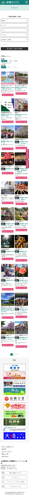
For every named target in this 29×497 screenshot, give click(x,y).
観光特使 (4, 449)
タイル (3, 67)
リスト (9, 67)
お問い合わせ (5, 456)
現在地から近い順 (6, 63)
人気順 (10, 61)
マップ (14, 67)
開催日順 (4, 61)
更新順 (15, 61)
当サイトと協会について (8, 446)
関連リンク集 (5, 454)
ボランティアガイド (7, 451)
